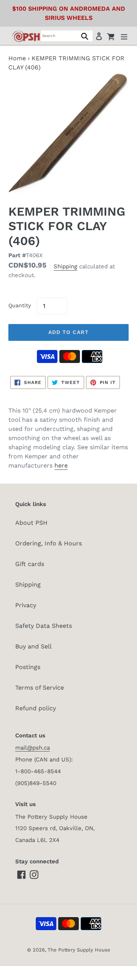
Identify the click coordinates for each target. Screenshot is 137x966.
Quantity (19, 305)
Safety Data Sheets (43, 625)
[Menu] (124, 35)
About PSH (31, 522)
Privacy (25, 605)
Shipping (65, 266)
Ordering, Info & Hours (48, 543)
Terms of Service (39, 687)
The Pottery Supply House (79, 950)
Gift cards (29, 564)
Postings (27, 667)
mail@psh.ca (32, 747)
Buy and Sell (33, 646)
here (61, 465)
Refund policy (35, 708)
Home (17, 58)
